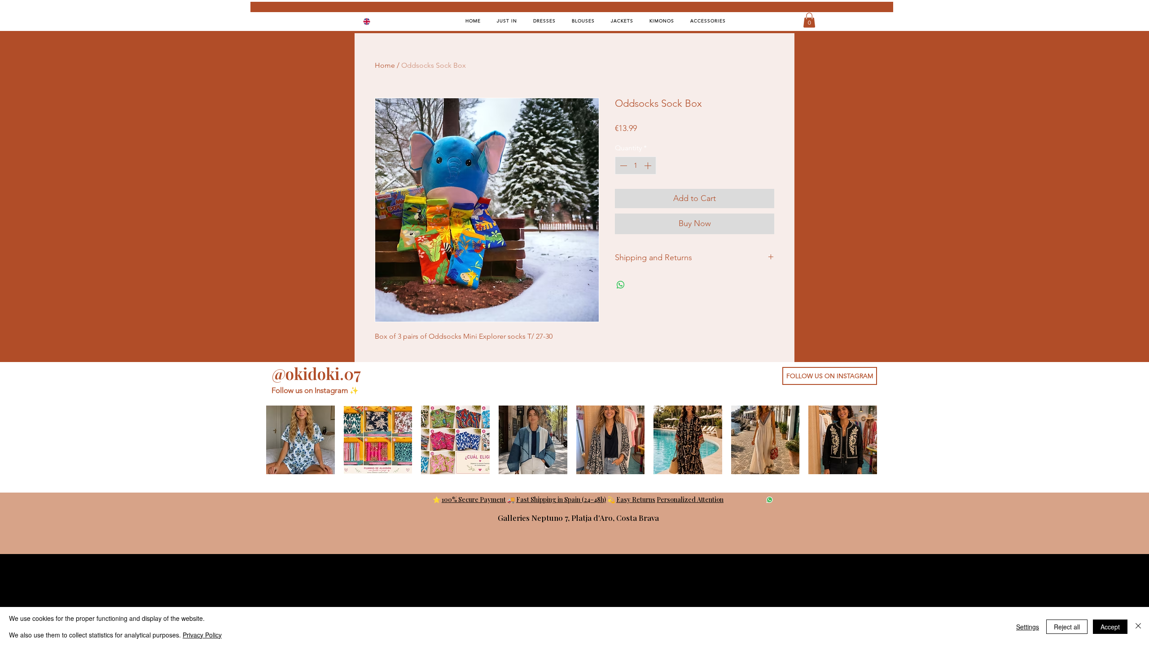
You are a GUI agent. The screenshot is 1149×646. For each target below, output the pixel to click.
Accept (1110, 626)
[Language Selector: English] (372, 21)
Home (385, 65)
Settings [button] (1027, 626)
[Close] (1138, 626)
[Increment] (648, 165)
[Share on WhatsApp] (620, 284)
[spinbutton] (635, 165)
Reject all (1067, 626)
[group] (571, 440)
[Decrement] (622, 165)
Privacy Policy (202, 634)
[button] (809, 20)
